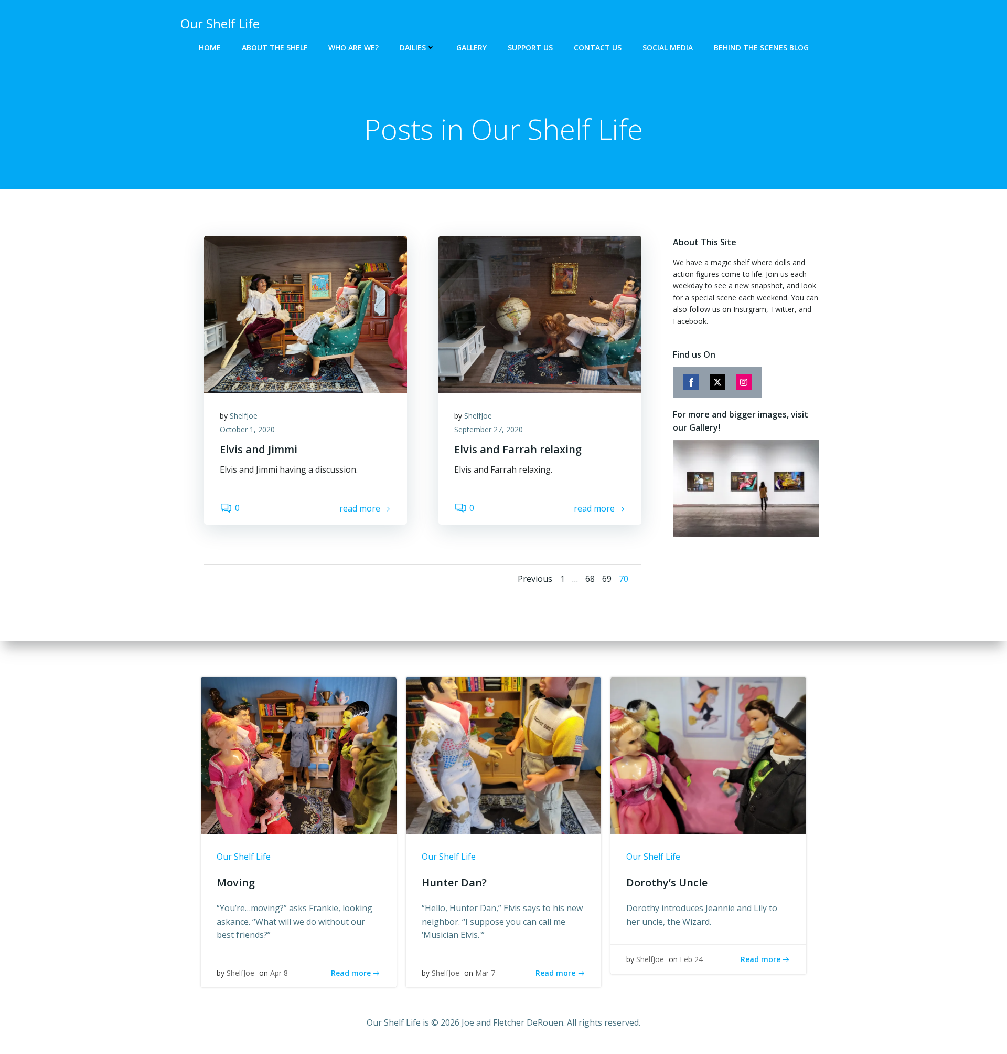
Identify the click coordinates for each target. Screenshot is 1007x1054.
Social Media (667, 48)
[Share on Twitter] (717, 382)
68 (590, 579)
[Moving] (299, 755)
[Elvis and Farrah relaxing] (539, 313)
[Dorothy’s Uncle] (708, 755)
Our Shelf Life (244, 856)
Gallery (471, 48)
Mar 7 (485, 973)
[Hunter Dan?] (504, 755)
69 (607, 579)
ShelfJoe (244, 416)
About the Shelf (274, 48)
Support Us (530, 48)
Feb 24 (691, 959)
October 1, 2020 (247, 429)
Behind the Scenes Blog (761, 48)
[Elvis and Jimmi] (305, 313)
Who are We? (353, 48)
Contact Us (598, 48)
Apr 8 (279, 973)
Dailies (413, 48)
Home (210, 48)
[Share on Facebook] (691, 382)
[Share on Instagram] (744, 382)
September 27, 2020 (488, 429)
